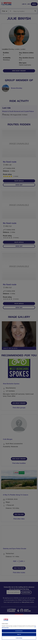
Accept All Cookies (19, 630)
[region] (19, 627)
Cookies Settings (19, 637)
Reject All (19, 634)
